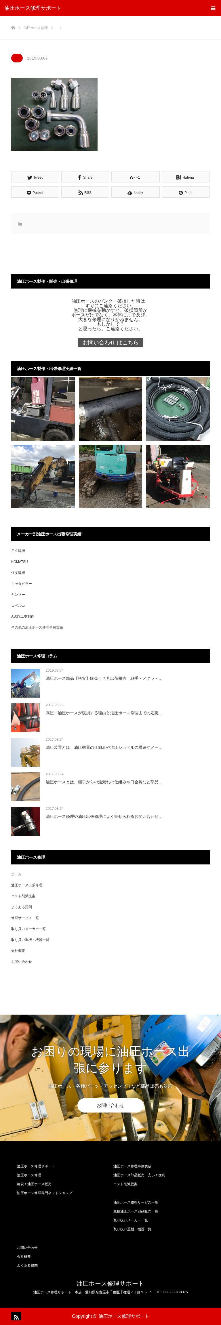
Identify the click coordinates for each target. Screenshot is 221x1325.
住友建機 (18, 573)
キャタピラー (21, 584)
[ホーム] (13, 18)
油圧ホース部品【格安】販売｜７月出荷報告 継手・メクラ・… (104, 678)
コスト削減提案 (23, 896)
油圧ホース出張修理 (26, 885)
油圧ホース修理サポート (32, 8)
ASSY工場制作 (22, 616)
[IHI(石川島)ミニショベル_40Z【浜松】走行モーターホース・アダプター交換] (110, 476)
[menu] (213, 8)
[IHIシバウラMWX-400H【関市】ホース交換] (178, 476)
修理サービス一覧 (25, 918)
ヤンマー (18, 595)
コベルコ (18, 606)
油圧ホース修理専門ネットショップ (44, 1193)
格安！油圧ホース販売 (34, 1184)
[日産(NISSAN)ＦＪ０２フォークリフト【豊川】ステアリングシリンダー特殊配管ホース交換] (43, 409)
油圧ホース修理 (29, 1175)
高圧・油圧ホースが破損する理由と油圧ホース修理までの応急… (104, 713)
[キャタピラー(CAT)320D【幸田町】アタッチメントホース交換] (43, 476)
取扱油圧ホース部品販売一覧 (135, 1211)
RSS (15, 1316)
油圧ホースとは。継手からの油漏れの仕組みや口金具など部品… (104, 782)
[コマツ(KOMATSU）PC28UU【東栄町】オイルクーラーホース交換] (110, 409)
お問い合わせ (21, 962)
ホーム (16, 874)
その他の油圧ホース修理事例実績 (37, 627)
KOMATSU (19, 562)
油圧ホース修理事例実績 (132, 1166)
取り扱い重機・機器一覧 (30, 940)
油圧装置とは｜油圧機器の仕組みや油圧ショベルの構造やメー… (104, 747)
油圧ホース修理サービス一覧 (135, 1202)
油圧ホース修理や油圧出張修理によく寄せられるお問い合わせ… (104, 816)
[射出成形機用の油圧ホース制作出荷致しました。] (178, 409)
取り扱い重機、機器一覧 (132, 1229)
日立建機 (18, 551)
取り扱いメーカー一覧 (28, 929)
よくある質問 (21, 907)
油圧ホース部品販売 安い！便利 (139, 1175)
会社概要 (18, 951)
